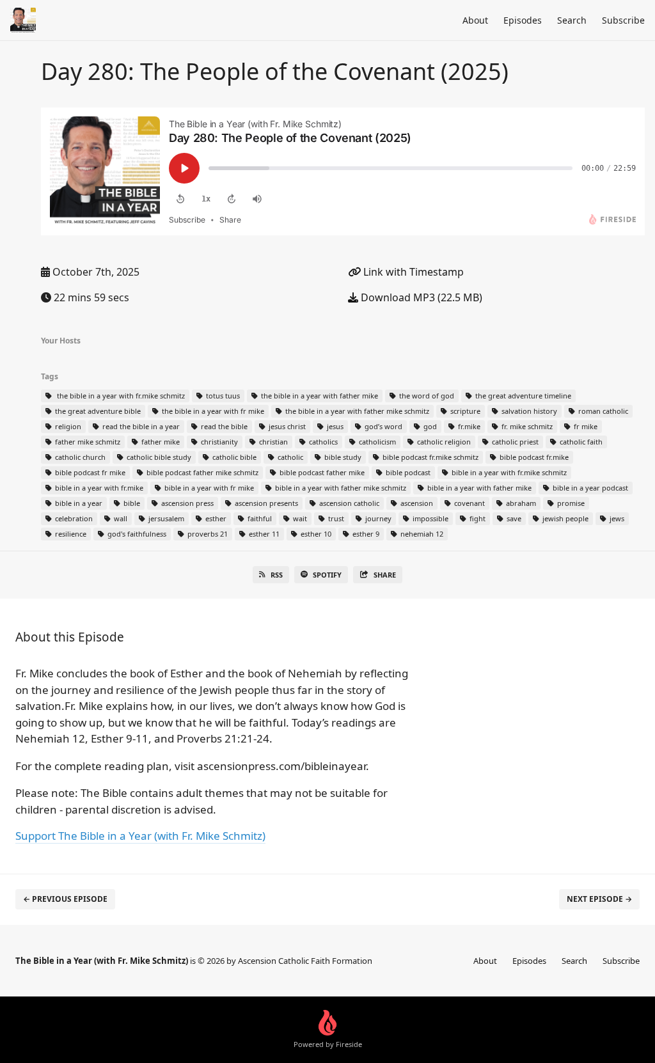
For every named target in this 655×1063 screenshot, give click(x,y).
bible (131, 503)
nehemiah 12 (421, 534)
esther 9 (365, 534)
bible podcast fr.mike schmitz (429, 457)
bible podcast (407, 472)
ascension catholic (348, 503)
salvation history (528, 411)
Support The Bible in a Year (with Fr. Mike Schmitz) (140, 835)
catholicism (376, 441)
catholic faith (580, 441)
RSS (277, 574)
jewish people (564, 518)
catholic (289, 457)
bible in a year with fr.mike (98, 487)
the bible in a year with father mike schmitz (356, 411)
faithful (259, 518)
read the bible (223, 426)
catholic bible (233, 457)
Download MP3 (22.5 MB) (420, 297)
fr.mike (468, 426)
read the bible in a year (140, 426)
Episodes (522, 20)
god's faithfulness (136, 534)
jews (616, 518)
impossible (429, 518)
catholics (322, 441)
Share (385, 574)
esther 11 (263, 534)
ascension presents (265, 503)
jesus (334, 426)
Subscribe (623, 20)
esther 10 (315, 534)
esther (214, 518)
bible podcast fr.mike (533, 457)
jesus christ (286, 426)
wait (299, 518)
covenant (468, 503)
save (513, 518)
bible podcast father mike (321, 472)
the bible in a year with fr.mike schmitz (119, 395)
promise (570, 503)
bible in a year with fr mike (208, 487)
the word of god (425, 395)
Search (572, 20)
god (429, 426)
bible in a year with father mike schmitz (339, 487)
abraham (520, 503)
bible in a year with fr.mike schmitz (508, 472)
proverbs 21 (206, 534)
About (475, 20)
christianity (218, 441)
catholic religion (443, 441)
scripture (464, 411)
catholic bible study (158, 457)
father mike (159, 441)
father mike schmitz (86, 441)
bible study (341, 457)
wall (119, 518)
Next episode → (599, 899)
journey (377, 518)
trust (335, 518)
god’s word (382, 426)
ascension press (186, 503)
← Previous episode (65, 899)
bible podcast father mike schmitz (201, 472)
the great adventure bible (97, 411)
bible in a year (77, 503)
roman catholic (602, 411)
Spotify (327, 574)
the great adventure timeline (522, 395)
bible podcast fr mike (89, 472)
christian (272, 441)
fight (476, 518)
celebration (73, 518)
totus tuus (222, 395)
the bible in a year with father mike (318, 395)
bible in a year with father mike (478, 487)
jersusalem (165, 518)
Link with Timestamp (412, 272)
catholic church (79, 457)
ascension (416, 503)
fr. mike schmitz (526, 426)
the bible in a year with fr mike (212, 411)
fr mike (584, 426)
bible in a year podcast (589, 487)
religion (67, 426)
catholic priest (514, 441)
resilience (69, 534)
